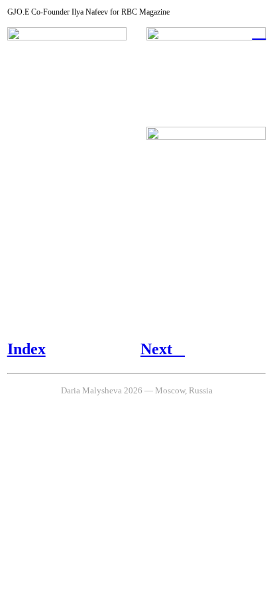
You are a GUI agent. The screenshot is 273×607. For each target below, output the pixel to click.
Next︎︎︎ (162, 349)
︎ (259, 31)
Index (26, 349)
